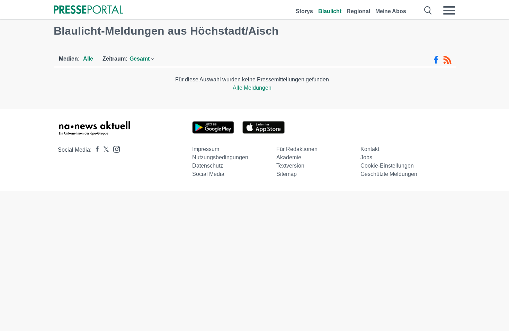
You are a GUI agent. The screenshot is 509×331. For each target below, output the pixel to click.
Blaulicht (329, 11)
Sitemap (286, 174)
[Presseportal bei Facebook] (95, 150)
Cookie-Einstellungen (387, 166)
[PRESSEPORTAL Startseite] (88, 10)
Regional (358, 11)
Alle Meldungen (252, 88)
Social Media (208, 174)
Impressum (205, 149)
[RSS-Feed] (447, 60)
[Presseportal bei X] (104, 150)
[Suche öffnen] (428, 10)
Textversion (290, 166)
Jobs (366, 157)
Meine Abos (390, 11)
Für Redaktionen (297, 149)
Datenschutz (207, 166)
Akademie (288, 157)
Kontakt (369, 149)
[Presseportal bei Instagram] (114, 149)
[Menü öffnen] (449, 10)
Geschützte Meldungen (388, 174)
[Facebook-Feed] (436, 60)
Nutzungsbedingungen (220, 157)
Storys (304, 11)
